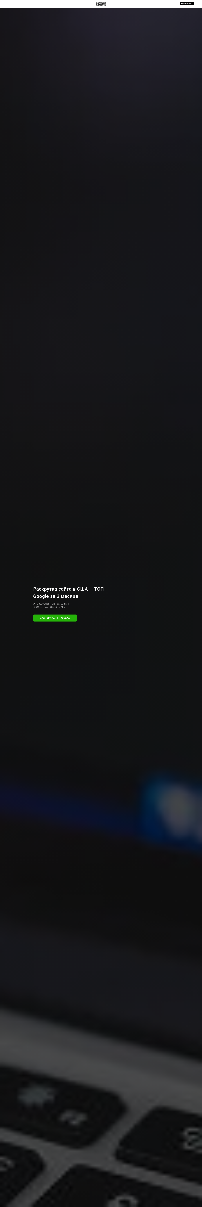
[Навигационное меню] (6, 4)
